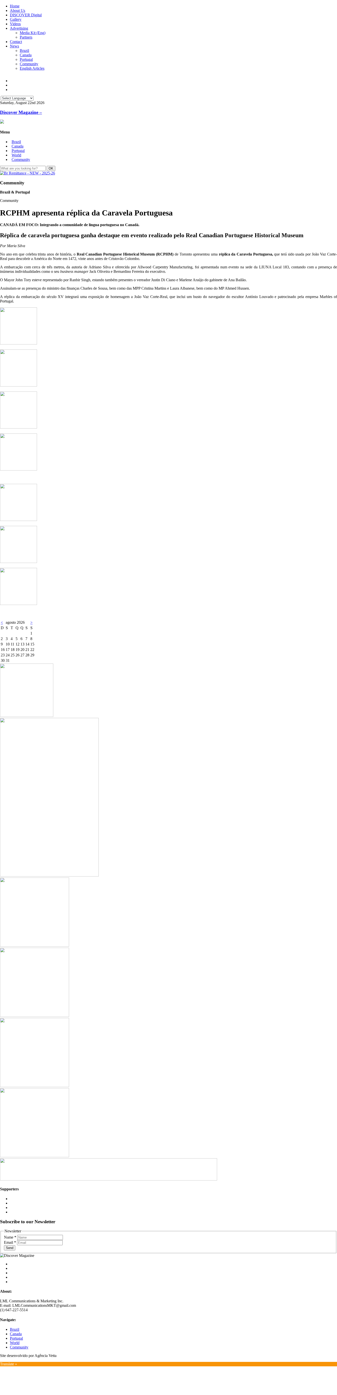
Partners (26, 37)
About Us (17, 10)
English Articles (32, 68)
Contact (16, 42)
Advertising (19, 28)
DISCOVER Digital (26, 15)
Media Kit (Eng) (32, 33)
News (14, 46)
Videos (15, 24)
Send (9, 1248)
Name (10, 1237)
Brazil (24, 50)
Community (29, 64)
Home (14, 6)
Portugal (26, 59)
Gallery (15, 19)
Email (10, 1242)
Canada (26, 55)
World (16, 155)
